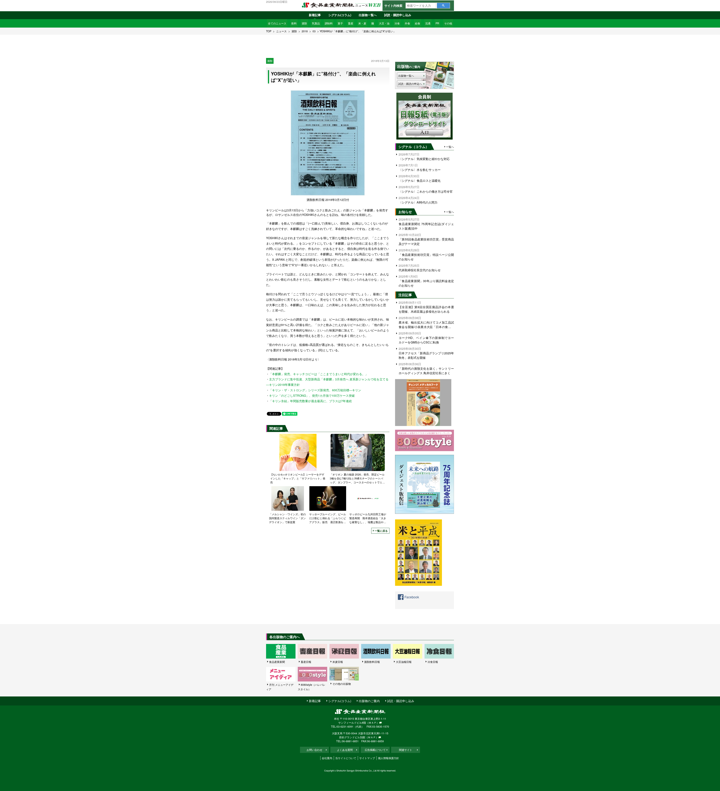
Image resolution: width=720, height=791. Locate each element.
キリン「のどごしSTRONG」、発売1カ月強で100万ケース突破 (312, 395)
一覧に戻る (381, 531)
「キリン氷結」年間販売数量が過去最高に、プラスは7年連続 (310, 401)
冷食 (397, 23)
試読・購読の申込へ (410, 84)
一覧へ (450, 147)
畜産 (350, 23)
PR (437, 23)
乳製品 (316, 23)
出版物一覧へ (368, 15)
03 (314, 31)
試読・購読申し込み (397, 15)
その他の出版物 (341, 684)
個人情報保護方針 (388, 758)
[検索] (443, 5)
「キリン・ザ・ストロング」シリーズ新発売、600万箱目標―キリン (315, 390)
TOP (268, 31)
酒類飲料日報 (372, 662)
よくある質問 (345, 750)
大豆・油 (384, 23)
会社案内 (327, 758)
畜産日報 (306, 662)
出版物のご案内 (369, 701)
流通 (427, 23)
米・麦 (362, 23)
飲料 (294, 23)
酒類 (304, 23)
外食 (407, 23)
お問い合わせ (314, 750)
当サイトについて (345, 758)
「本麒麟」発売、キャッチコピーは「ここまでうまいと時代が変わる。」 (318, 374)
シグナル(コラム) (339, 15)
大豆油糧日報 (404, 662)
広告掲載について (375, 750)
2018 (305, 31)
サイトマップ (367, 758)
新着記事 (315, 15)
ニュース (281, 31)
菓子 (340, 23)
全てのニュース (277, 23)
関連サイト (405, 750)
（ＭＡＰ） (372, 722)
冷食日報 (433, 662)
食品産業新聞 (277, 662)
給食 (417, 23)
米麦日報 (337, 662)
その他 (448, 23)
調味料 (329, 23)
